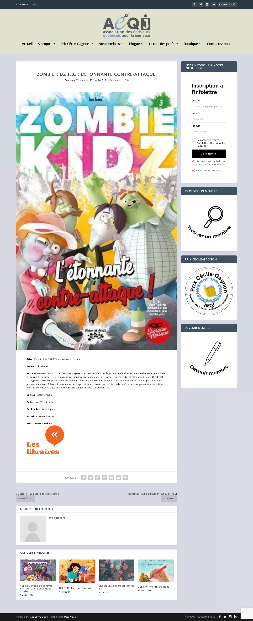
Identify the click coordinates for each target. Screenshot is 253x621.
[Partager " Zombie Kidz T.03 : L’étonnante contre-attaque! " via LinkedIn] (111, 477)
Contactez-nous (219, 44)
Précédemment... (114, 80)
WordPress (70, 616)
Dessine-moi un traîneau (154, 586)
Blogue (134, 44)
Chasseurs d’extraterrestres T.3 (117, 587)
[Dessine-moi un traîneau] (156, 571)
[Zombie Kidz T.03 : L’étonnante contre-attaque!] (96, 221)
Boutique (191, 44)
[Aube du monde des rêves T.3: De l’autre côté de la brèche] (38, 570)
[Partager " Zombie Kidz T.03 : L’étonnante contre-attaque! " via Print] (125, 477)
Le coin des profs (161, 44)
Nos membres (109, 44)
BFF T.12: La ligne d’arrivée (76, 588)
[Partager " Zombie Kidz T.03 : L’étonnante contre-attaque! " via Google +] (97, 477)
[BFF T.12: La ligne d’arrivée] (77, 571)
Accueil (27, 44)
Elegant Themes (37, 616)
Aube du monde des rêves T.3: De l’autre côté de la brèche (36, 588)
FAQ (35, 4)
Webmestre (82, 80)
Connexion (22, 4)
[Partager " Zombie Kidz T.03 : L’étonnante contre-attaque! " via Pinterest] (104, 477)
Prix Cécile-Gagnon (75, 44)
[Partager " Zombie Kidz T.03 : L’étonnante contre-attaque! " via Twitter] (90, 477)
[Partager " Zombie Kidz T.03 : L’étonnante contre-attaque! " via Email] (118, 477)
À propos (44, 44)
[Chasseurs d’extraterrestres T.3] (117, 570)
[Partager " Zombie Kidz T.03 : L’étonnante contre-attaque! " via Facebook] (83, 477)
